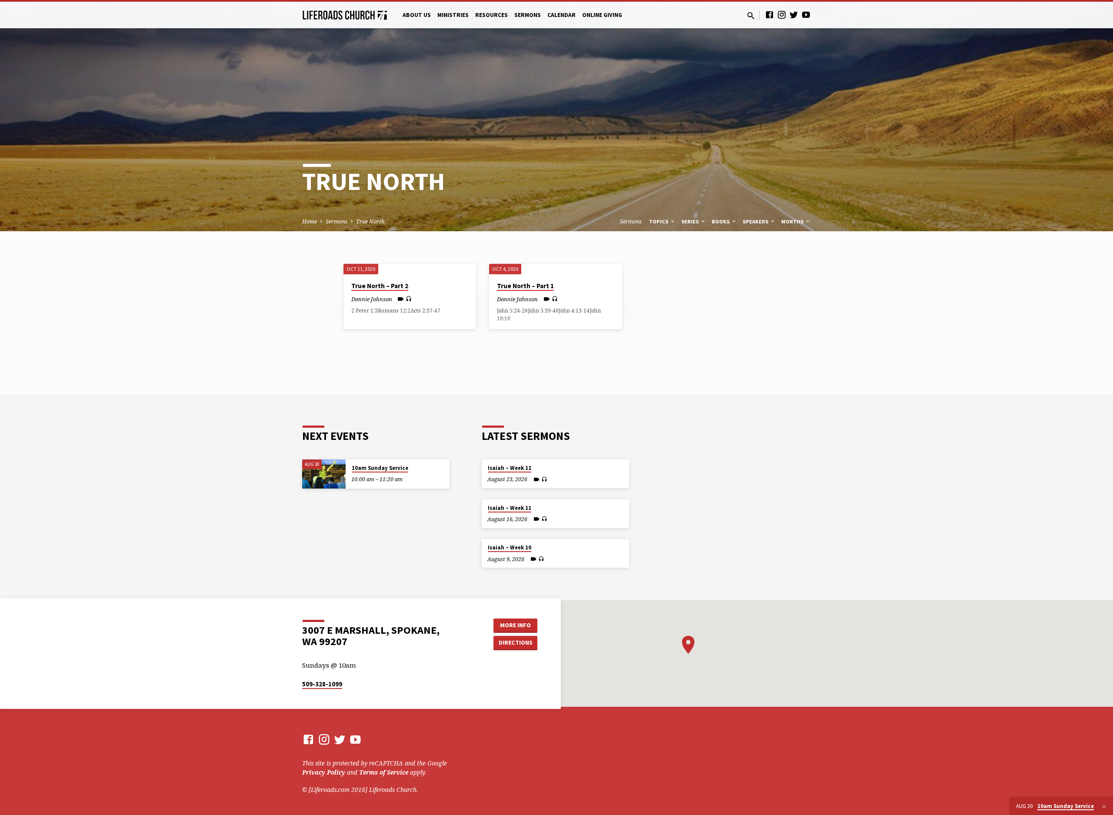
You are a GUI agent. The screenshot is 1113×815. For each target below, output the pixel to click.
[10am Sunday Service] (324, 474)
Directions (516, 642)
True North (370, 221)
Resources (491, 15)
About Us (417, 15)
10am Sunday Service (380, 468)
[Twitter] (794, 14)
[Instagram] (781, 14)
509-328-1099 (322, 684)
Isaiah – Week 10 (509, 547)
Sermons (527, 15)
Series (690, 221)
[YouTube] (806, 14)
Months (793, 221)
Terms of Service (383, 772)
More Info (515, 625)
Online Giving (602, 15)
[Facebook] (769, 14)
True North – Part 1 (525, 286)
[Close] (1104, 806)
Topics (659, 221)
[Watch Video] (400, 299)
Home (309, 221)
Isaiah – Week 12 (509, 468)
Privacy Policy (323, 772)
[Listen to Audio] (409, 299)
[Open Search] (751, 15)
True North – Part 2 (379, 286)
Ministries (453, 15)
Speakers (756, 221)
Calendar (561, 15)
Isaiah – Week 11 (509, 508)
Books (721, 221)
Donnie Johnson (371, 299)
